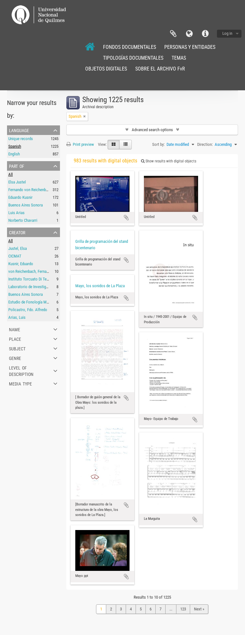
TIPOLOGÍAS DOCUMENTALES (133, 58)
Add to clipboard (126, 217)
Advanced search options (152, 129)
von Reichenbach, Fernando (30, 271)
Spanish (14, 146)
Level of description (21, 370)
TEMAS (179, 58)
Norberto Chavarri (22, 220)
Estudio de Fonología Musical (32, 302)
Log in (227, 33)
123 (183, 609)
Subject (17, 348)
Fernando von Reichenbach (30, 189)
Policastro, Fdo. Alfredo (27, 309)
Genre (15, 358)
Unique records (20, 138)
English (14, 154)
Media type (20, 383)
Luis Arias (16, 212)
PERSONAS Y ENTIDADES (189, 47)
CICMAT (14, 256)
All (10, 174)
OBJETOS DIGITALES (106, 69)
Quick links (205, 34)
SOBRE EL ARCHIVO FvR (160, 69)
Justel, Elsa (17, 248)
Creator (17, 232)
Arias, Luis (17, 317)
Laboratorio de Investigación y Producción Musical (49, 286)
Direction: (205, 144)
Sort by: (158, 144)
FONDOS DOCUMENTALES (129, 47)
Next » (199, 609)
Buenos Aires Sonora (25, 205)
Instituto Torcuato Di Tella (29, 279)
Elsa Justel (17, 182)
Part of (16, 165)
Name (14, 329)
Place (15, 338)
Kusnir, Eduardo (20, 263)
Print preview (83, 144)
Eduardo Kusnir (20, 197)
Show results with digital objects (170, 161)
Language (189, 34)
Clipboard (173, 34)
